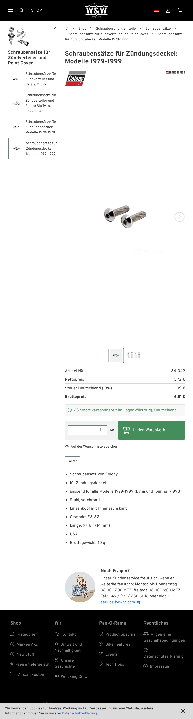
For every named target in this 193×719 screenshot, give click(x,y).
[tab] (72, 461)
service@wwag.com (118, 602)
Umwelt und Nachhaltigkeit (68, 647)
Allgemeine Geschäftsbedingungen (163, 637)
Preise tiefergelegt (30, 664)
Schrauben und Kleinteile (116, 29)
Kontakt (65, 634)
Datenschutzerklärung (163, 653)
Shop (36, 10)
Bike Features (114, 644)
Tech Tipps (111, 664)
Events (108, 654)
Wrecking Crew (71, 676)
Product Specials (117, 634)
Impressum (156, 666)
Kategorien (24, 634)
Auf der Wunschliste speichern (95, 447)
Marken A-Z (24, 644)
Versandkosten (27, 674)
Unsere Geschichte (65, 663)
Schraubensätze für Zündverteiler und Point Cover (108, 34)
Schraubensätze (158, 29)
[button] (179, 217)
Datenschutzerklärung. (80, 713)
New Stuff (22, 654)
